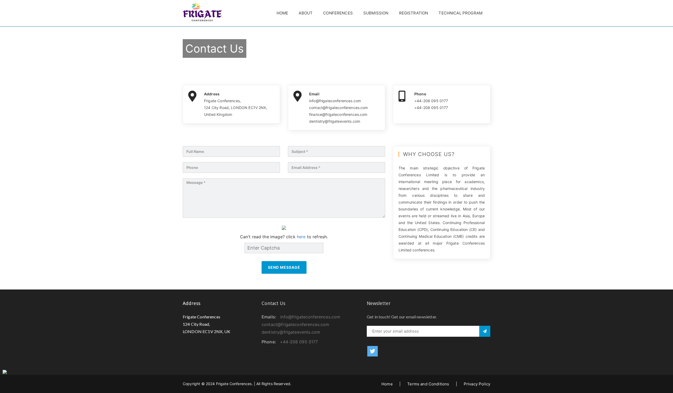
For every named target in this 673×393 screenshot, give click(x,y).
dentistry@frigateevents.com (291, 332)
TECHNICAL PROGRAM (460, 13)
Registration (413, 13)
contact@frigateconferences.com (295, 324)
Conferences (338, 13)
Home (282, 13)
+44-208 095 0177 (299, 341)
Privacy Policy (477, 383)
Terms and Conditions (428, 383)
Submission (376, 13)
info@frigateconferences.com (310, 316)
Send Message (284, 267)
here (301, 236)
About (306, 13)
